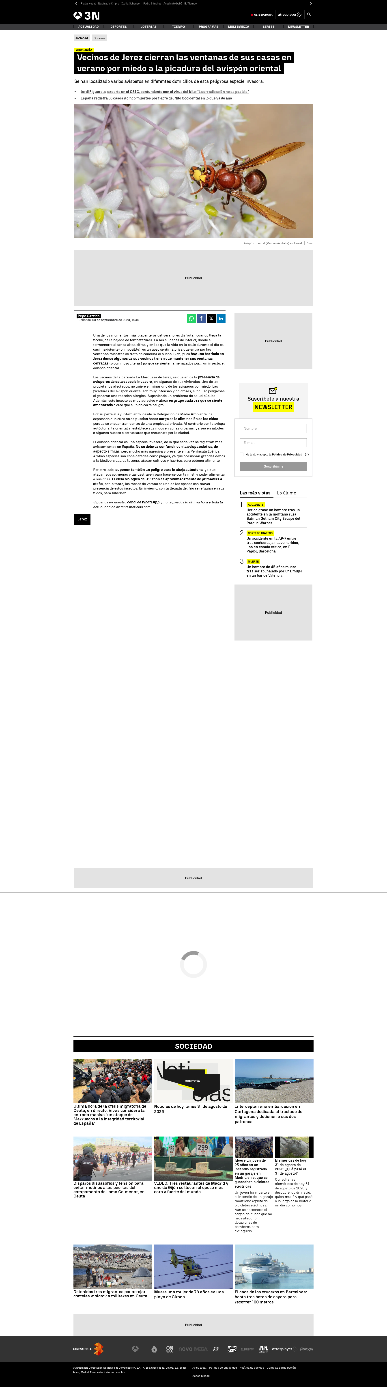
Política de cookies (252, 1367)
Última (263, 14)
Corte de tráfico (260, 533)
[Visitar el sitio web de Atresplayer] (285, 1349)
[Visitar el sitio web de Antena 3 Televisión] (138, 1349)
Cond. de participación (281, 1367)
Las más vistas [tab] (255, 493)
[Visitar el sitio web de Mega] (201, 1349)
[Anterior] (76, 3)
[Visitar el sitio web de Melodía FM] (263, 1349)
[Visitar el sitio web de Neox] (169, 1349)
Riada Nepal (88, 3)
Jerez (82, 519)
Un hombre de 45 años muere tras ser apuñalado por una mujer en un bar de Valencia (274, 571)
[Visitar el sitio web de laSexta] (154, 1349)
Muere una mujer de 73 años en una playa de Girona (189, 1295)
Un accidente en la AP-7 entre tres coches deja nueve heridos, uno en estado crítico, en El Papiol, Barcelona (273, 545)
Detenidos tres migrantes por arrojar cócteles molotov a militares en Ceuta (110, 1294)
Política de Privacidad (287, 454)
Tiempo (178, 27)
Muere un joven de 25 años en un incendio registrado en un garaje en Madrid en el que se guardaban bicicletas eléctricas (252, 1173)
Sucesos (99, 38)
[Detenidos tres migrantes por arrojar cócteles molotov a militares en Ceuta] (112, 1267)
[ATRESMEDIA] (88, 1349)
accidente (255, 504)
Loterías (149, 27)
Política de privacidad (223, 1367)
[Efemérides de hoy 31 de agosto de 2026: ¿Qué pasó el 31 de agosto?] (294, 1147)
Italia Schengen (131, 3)
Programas (208, 27)
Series (269, 27)
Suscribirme (273, 466)
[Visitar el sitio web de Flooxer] (306, 1349)
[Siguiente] (310, 3)
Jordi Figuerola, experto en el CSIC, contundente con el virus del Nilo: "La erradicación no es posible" (165, 92)
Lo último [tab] (286, 493)
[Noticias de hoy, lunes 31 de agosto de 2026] (193, 1081)
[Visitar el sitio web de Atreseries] (216, 1349)
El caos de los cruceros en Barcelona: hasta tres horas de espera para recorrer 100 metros (271, 1297)
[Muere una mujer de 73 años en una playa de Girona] (193, 1267)
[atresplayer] (290, 14)
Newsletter (298, 27)
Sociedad (193, 1046)
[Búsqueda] (309, 14)
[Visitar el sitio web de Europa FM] (247, 1349)
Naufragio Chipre (108, 3)
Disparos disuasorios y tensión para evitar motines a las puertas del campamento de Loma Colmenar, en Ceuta (109, 1189)
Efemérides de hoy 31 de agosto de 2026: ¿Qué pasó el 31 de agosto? (290, 1167)
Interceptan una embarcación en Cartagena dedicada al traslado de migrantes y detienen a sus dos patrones (268, 1114)
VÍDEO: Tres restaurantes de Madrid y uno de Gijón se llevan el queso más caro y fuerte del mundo (191, 1187)
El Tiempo (190, 3)
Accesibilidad (201, 1376)
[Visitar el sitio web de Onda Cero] (232, 1349)
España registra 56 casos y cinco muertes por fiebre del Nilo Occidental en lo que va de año (156, 98)
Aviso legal (199, 1367)
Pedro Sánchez (152, 3)
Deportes (118, 27)
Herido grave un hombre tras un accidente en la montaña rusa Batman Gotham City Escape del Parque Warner (273, 516)
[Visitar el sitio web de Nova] (185, 1349)
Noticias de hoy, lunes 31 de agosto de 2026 (190, 1109)
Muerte (253, 561)
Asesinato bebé (172, 3)
